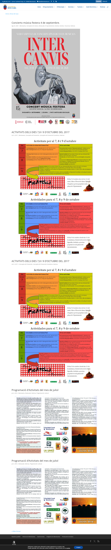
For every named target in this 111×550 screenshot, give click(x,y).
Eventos (57, 26)
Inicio (39, 7)
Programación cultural (43, 393)
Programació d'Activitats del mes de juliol (35, 390)
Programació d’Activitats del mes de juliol (35, 460)
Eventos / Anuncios (65, 26)
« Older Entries (16, 531)
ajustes (68, 548)
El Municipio (60, 7)
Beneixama (23, 26)
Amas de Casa (14, 14)
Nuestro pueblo (16, 536)
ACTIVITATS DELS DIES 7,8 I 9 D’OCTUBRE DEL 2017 (40, 261)
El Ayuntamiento (48, 7)
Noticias (102, 7)
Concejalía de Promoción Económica (49, 135)
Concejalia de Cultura (32, 26)
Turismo (79, 7)
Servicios (71, 7)
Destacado (42, 26)
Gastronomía (40, 536)
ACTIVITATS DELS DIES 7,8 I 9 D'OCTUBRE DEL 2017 (40, 132)
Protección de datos (67, 536)
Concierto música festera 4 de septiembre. (36, 22)
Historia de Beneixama (29, 536)
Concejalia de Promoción (32, 135)
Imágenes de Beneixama (53, 536)
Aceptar (78, 547)
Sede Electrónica (91, 7)
